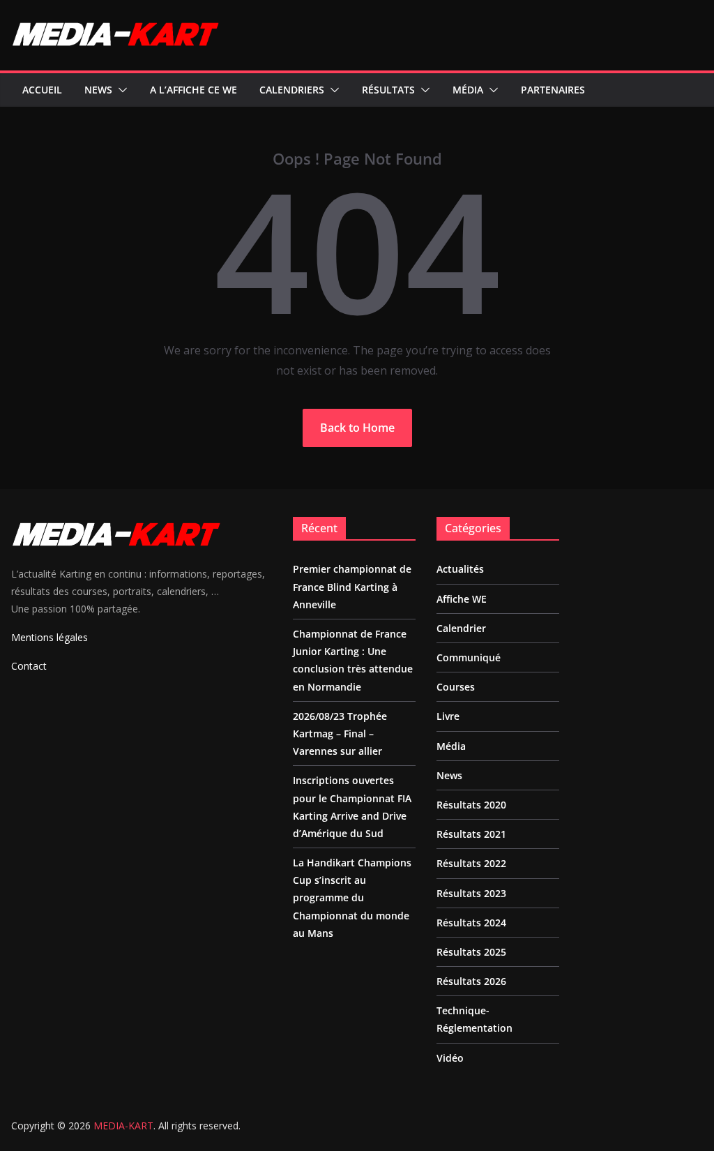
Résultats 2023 (471, 893)
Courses (455, 686)
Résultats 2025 (471, 951)
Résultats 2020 (471, 804)
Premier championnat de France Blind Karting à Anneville (352, 586)
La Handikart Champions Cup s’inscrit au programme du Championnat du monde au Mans (352, 898)
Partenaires (553, 89)
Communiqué (468, 657)
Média (468, 89)
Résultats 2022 (471, 863)
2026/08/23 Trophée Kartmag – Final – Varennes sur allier (340, 733)
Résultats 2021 (471, 834)
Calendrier (461, 628)
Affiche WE (461, 598)
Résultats (388, 89)
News (98, 89)
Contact (29, 665)
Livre (447, 716)
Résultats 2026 (471, 981)
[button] (120, 90)
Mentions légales (49, 637)
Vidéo (450, 1058)
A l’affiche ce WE (193, 89)
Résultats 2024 (471, 922)
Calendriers (291, 89)
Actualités (460, 569)
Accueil (42, 89)
